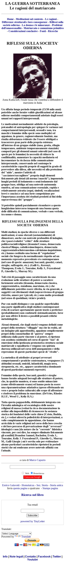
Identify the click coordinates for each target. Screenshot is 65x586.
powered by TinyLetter (32, 521)
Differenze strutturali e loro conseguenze (24, 22)
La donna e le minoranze (36, 25)
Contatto (30, 556)
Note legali (16, 556)
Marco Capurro (37, 460)
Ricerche (53, 31)
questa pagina (20, 488)
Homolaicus (28, 485)
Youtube (32, 559)
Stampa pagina (50, 488)
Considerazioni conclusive (23, 31)
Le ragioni (51, 19)
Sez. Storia (42, 485)
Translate (26, 536)
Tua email (32, 504)
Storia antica (56, 485)
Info (5, 556)
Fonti (43, 31)
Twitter (57, 556)
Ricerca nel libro (32, 495)
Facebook (44, 556)
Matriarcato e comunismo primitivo (44, 28)
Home (10, 19)
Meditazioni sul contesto (29, 19)
